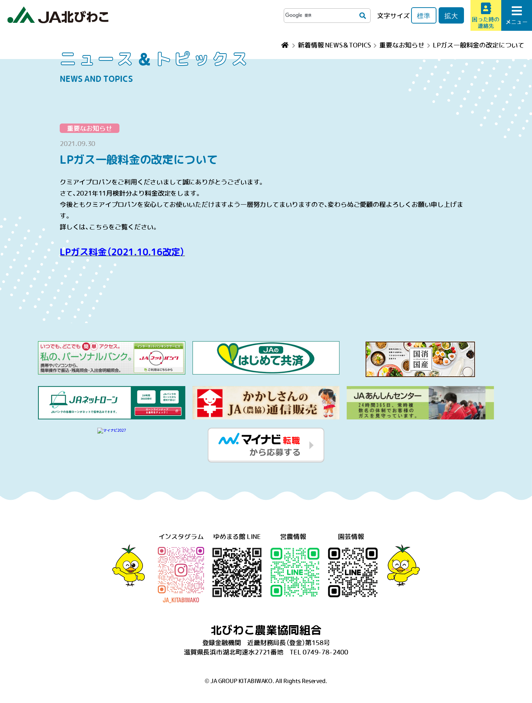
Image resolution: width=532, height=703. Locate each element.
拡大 (451, 15)
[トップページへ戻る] (285, 45)
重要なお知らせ (89, 128)
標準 (424, 15)
